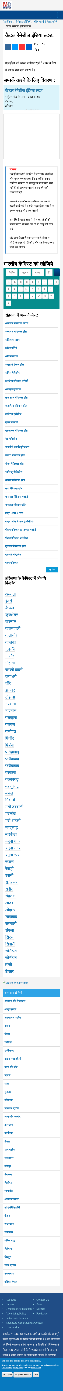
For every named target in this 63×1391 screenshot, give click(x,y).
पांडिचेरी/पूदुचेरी (12, 1207)
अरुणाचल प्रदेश (13, 1017)
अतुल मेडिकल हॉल (14, 364)
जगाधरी (10, 676)
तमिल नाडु (10, 1240)
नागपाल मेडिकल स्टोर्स (16, 496)
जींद (8, 683)
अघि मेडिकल (11, 356)
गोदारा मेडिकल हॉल (15, 455)
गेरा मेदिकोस (11, 438)
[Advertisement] (31, 136)
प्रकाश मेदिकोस (13, 554)
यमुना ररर (12, 855)
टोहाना (10, 697)
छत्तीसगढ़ (9, 1050)
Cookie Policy (7, 1368)
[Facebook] (8, 47)
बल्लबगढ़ (12, 779)
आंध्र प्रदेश (10, 1009)
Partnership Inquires (17, 1318)
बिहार (7, 1034)
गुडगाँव (10, 649)
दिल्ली (7, 1075)
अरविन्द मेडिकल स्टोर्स (16, 381)
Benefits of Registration (19, 1308)
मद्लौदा (10, 813)
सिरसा (9, 937)
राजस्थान (9, 1223)
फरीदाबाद (12, 759)
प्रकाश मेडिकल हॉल (15, 546)
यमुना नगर (12, 848)
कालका (10, 642)
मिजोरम (8, 1182)
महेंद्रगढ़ (11, 827)
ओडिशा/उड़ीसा (12, 1199)
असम (7, 1025)
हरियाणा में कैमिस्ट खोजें (45, 21)
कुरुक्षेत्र (11, 614)
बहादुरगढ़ (12, 786)
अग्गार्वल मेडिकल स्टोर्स (16, 323)
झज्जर (10, 690)
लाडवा (10, 903)
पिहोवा (9, 745)
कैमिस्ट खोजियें (23, 21)
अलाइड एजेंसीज (13, 389)
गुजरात (8, 1091)
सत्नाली (10, 923)
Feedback (41, 1313)
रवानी (9, 875)
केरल (7, 1141)
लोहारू (10, 910)
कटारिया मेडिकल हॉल (16, 405)
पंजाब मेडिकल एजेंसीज (16, 537)
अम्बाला (10, 594)
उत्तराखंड (9, 1273)
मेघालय (8, 1174)
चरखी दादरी (14, 669)
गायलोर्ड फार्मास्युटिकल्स (17, 447)
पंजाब (7, 1215)
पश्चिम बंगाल (11, 1281)
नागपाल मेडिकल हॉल (15, 504)
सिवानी (10, 944)
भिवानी (10, 800)
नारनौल (10, 710)
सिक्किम (9, 1232)
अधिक (52, 569)
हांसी (8, 964)
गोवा (7, 1083)
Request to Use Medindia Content (24, 1322)
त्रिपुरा (8, 1256)
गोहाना (10, 663)
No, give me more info (23, 1375)
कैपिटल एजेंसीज (13, 414)
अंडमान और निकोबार (15, 1001)
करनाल (10, 621)
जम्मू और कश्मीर (12, 1116)
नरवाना (10, 704)
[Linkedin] (29, 47)
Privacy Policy (18, 1368)
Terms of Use (36, 1368)
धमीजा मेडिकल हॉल (15, 480)
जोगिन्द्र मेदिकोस (13, 471)
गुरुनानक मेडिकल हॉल (16, 430)
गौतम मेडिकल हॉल (14, 463)
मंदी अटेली (12, 820)
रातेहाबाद (11, 882)
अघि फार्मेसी (11, 348)
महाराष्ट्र (9, 1157)
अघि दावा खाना (12, 339)
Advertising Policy (16, 1313)
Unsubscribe (12, 1327)
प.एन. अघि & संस (14, 513)
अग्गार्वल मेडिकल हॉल (16, 331)
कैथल (9, 608)
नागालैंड (9, 1190)
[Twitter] (15, 47)
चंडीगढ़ (8, 1042)
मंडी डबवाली (14, 807)
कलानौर (11, 635)
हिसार (9, 971)
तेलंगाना (8, 1248)
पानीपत (10, 731)
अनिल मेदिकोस (12, 372)
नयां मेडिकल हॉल (13, 488)
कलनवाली (12, 628)
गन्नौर (9, 656)
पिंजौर (9, 738)
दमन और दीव (11, 1067)
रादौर (9, 889)
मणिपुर (8, 1166)
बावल (9, 793)
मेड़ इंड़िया (7, 21)
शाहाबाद (11, 916)
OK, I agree (7, 1375)
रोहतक (10, 896)
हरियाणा (9, 1100)
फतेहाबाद (12, 752)
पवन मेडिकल (11, 562)
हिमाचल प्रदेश (12, 1108)
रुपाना (9, 861)
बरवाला (10, 772)
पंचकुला (11, 717)
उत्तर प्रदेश (10, 1265)
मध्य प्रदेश (10, 1149)
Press (39, 1304)
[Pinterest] (22, 47)
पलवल (10, 724)
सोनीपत (11, 951)
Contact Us (42, 1299)
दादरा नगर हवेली (13, 1058)
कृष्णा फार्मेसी (11, 422)
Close (36, 1375)
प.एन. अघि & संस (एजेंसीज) (19, 521)
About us (11, 1299)
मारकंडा (11, 834)
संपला (9, 930)
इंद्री (8, 601)
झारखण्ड (9, 1124)
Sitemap (40, 1308)
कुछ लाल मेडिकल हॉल (16, 397)
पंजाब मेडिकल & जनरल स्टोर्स (20, 529)
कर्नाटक (9, 1133)
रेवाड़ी (9, 868)
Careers (10, 1304)
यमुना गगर (12, 841)
